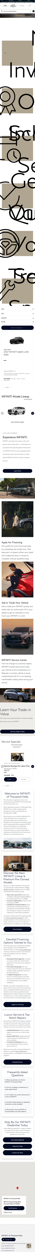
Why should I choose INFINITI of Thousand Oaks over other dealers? (15, 1110)
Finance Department (25, 949)
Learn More (17, 471)
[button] (17, 1188)
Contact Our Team (17, 1152)
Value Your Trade (17, 1146)
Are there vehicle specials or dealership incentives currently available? (17, 1103)
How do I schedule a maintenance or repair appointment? (16, 1088)
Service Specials (20, 1051)
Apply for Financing (17, 1004)
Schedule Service (17, 746)
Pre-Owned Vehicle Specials (14, 918)
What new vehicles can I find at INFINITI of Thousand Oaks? (15, 1081)
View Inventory (17, 929)
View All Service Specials (16, 744)
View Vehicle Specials (17, 1140)
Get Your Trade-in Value (17, 731)
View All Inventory (28, 399)
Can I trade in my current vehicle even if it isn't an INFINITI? (17, 1095)
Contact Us (8, 1239)
